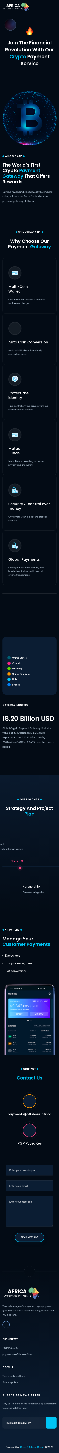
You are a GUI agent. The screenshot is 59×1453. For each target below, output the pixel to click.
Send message (29, 1237)
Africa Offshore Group (32, 1447)
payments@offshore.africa (17, 1354)
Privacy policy (10, 1382)
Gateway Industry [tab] (15, 705)
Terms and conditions (13, 1376)
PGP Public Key (29, 1143)
